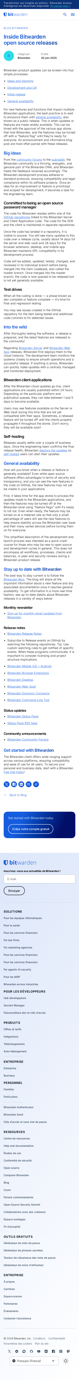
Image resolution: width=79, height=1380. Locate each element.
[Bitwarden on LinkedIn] (47, 1351)
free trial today (14, 772)
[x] (7, 784)
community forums (29, 159)
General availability (20, 101)
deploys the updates (53, 450)
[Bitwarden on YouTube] (39, 1351)
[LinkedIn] (21, 784)
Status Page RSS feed (22, 723)
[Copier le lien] (36, 784)
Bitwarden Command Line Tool (28, 700)
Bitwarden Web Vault (21, 686)
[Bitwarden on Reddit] (17, 1351)
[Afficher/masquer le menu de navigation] (72, 14)
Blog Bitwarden (16, 28)
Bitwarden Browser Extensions (28, 673)
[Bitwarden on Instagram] (61, 1351)
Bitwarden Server (30, 348)
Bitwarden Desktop (20, 680)
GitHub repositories (17, 217)
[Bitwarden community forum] (25, 1351)
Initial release (16, 94)
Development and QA (22, 88)
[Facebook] (14, 784)
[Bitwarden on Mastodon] (69, 1351)
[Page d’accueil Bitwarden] (15, 14)
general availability (48, 117)
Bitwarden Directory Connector (28, 693)
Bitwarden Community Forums (28, 739)
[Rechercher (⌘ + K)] (65, 14)
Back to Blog (18, 795)
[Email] (29, 784)
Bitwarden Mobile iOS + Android (29, 666)
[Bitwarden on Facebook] (54, 1351)
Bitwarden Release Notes (24, 633)
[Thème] (65, 1361)
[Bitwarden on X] (10, 1351)
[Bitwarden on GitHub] (32, 1351)
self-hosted (11, 454)
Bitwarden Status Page (22, 716)
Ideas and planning (20, 81)
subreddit (58, 159)
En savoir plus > (60, 5)
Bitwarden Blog (14, 579)
